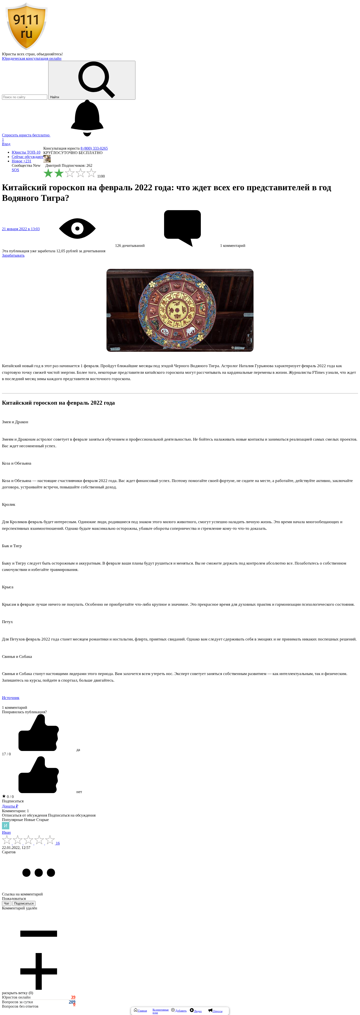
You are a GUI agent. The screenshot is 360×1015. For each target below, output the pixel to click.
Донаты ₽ (10, 806)
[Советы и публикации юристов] (26, 50)
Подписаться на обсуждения (72, 815)
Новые (29, 820)
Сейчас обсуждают (27, 157)
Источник (10, 697)
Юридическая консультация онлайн (31, 58)
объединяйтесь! (50, 54)
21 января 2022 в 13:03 (21, 229)
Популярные (12, 820)
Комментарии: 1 (15, 811)
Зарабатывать (13, 255)
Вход (6, 144)
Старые (42, 820)
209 (72, 1002)
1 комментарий (14, 707)
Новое (21, 161)
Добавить (181, 1010)
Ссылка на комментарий (22, 894)
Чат (6, 903)
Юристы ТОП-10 (26, 152)
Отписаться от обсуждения (24, 815)
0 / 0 (10, 797)
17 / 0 (6, 754)
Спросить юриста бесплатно (26, 135)
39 (73, 997)
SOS (15, 170)
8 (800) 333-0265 (94, 148)
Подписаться (13, 801)
